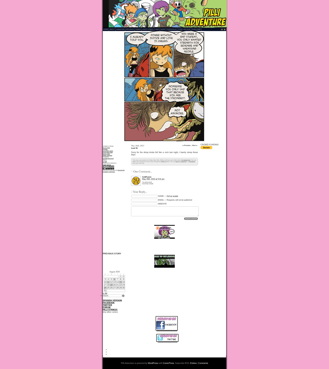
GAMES (138, 29)
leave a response (181, 161)
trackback (192, 161)
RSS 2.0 (163, 161)
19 (111, 285)
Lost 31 (134, 148)
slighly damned (107, 155)
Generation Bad (108, 152)
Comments (203, 363)
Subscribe (196, 29)
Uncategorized (185, 160)
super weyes (107, 164)
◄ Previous (186, 145)
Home (105, 29)
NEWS (163, 29)
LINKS (157, 29)
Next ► (195, 145)
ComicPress (168, 363)
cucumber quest (108, 151)
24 (105, 288)
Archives (130, 29)
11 (108, 282)
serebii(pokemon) (108, 158)
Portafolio (171, 29)
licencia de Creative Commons (114, 171)
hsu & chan (106, 148)
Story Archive (184, 29)
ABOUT (112, 29)
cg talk (105, 161)
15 (120, 282)
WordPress (153, 363)
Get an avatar (172, 196)
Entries (193, 363)
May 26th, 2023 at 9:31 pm (153, 179)
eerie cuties (106, 154)
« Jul (105, 293)
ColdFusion (146, 177)
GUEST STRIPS (147, 29)
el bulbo (105, 149)
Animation (120, 29)
